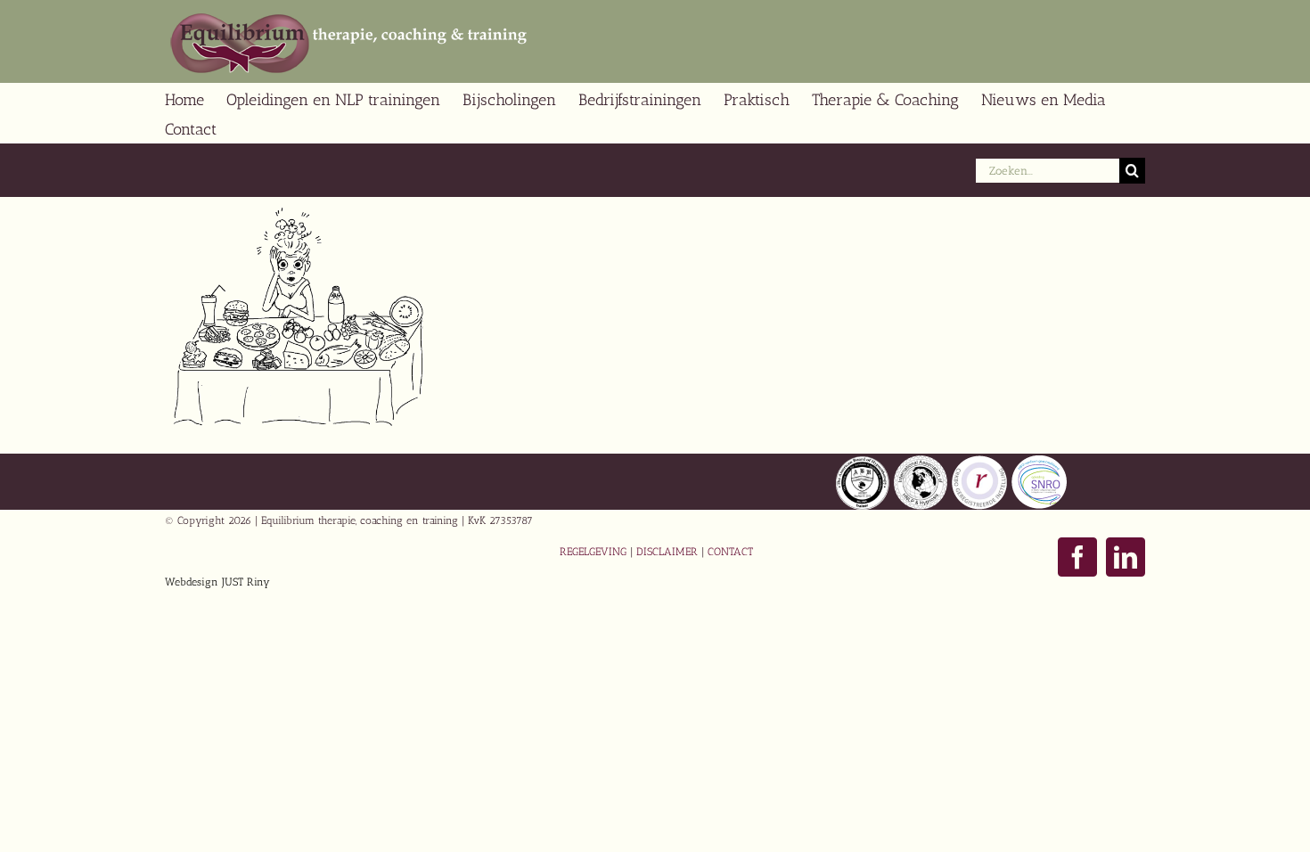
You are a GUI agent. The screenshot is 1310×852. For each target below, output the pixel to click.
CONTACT (730, 551)
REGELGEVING (593, 551)
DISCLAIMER (667, 551)
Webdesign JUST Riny (217, 582)
